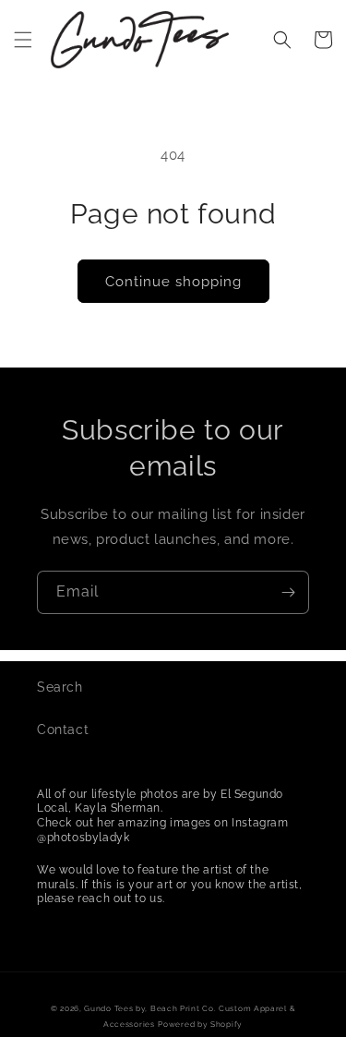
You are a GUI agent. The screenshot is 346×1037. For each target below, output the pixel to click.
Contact (63, 729)
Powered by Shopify (200, 1024)
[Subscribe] (288, 592)
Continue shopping (173, 281)
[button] (23, 39)
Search (60, 687)
